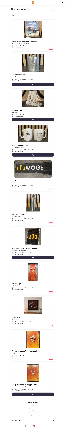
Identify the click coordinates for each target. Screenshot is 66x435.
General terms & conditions (9, 430)
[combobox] (32, 15)
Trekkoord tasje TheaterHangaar (24, 248)
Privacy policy (5, 432)
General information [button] (17, 420)
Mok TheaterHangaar (20, 145)
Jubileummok (17, 110)
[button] (2, 2)
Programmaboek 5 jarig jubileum (24, 385)
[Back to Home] (33, 2)
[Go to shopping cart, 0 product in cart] (62, 2)
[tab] (33, 9)
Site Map (4, 429)
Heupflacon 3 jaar (19, 75)
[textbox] (33, 15)
